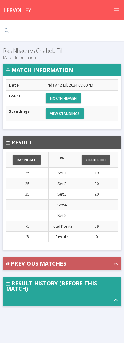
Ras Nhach (26, 159)
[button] (62, 263)
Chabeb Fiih (96, 159)
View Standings (65, 113)
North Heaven (63, 98)
